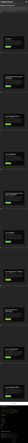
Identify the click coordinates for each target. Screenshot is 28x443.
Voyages (2, 420)
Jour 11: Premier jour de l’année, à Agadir (12, 436)
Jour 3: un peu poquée (11, 349)
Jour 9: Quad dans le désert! (10, 435)
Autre (2, 418)
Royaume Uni (3, 423)
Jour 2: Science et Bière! (12, 387)
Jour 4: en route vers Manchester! (11, 310)
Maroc (2, 422)
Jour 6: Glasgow (9, 232)
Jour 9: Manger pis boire (12, 116)
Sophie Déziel (7, 2)
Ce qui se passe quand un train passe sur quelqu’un (14, 193)
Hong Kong (2, 421)
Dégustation (2, 419)
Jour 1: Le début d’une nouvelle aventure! (12, 434)
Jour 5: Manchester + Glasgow (14, 271)
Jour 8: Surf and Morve (9, 433)
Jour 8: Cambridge (10, 154)
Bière (1, 417)
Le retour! (8, 38)
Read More (8, 46)
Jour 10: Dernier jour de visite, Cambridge (14, 77)
